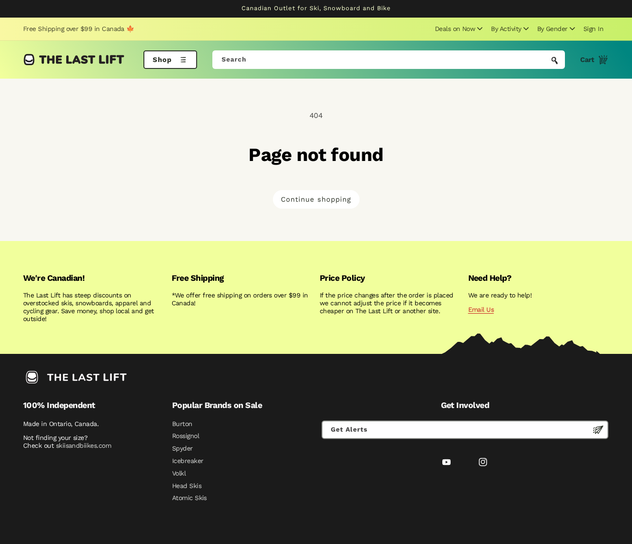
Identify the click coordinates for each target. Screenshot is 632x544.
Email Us (481, 309)
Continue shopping (316, 199)
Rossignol (185, 435)
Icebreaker (188, 460)
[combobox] (388, 59)
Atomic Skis (189, 497)
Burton (182, 423)
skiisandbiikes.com (83, 445)
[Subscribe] (598, 429)
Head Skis (186, 485)
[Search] (555, 60)
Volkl (179, 473)
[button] (457, 28)
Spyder (182, 448)
